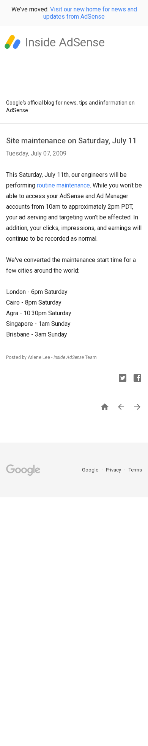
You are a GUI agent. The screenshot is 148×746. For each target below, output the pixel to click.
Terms (135, 470)
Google (90, 470)
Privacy (114, 470)
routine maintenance (63, 185)
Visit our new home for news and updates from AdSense (90, 13)
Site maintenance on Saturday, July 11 (71, 140)
